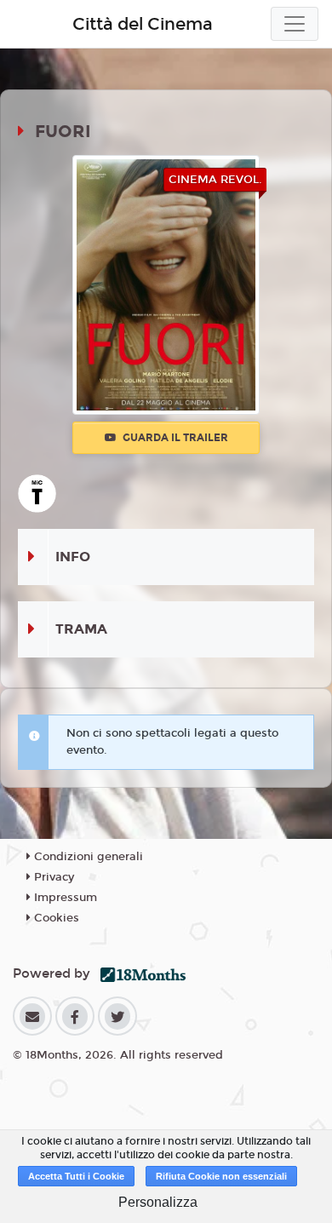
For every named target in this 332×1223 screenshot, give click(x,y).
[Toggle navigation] (294, 24)
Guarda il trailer (174, 438)
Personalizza (157, 1202)
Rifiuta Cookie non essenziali (221, 1176)
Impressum (64, 897)
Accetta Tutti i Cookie (76, 1176)
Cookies (55, 918)
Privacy (52, 877)
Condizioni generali (87, 857)
